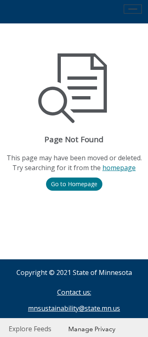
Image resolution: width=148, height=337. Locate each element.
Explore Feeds (30, 328)
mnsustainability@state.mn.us (74, 308)
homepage (119, 167)
